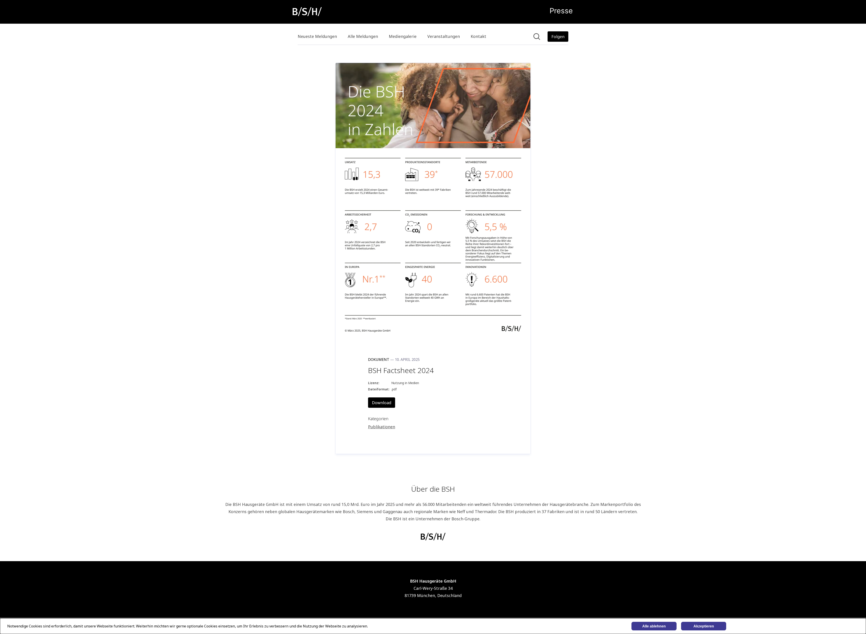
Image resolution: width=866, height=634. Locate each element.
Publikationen (381, 426)
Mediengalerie (403, 36)
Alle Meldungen (363, 36)
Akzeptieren (703, 626)
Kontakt (478, 36)
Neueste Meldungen (317, 36)
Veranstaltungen (443, 36)
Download (381, 402)
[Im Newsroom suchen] (536, 36)
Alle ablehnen (654, 626)
